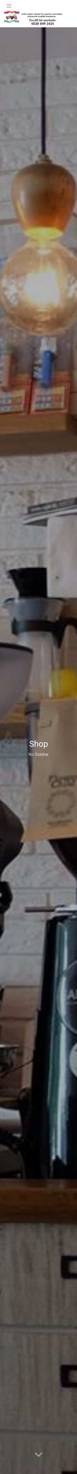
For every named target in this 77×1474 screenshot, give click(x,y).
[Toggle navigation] (9, 6)
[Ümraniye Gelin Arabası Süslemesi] (32, 18)
